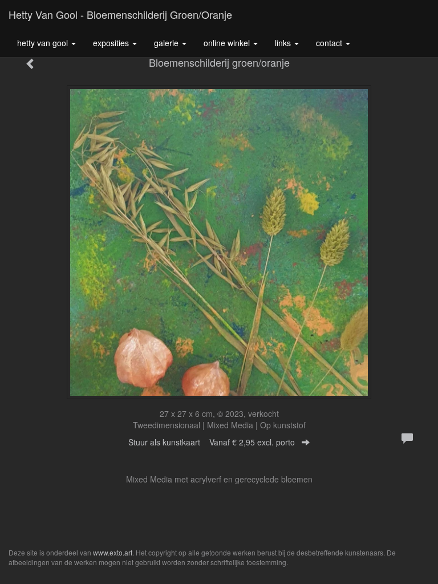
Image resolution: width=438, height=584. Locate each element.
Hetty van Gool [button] (43, 42)
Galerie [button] (167, 42)
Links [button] (284, 42)
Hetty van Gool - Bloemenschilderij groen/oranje (120, 14)
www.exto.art (112, 552)
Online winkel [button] (228, 42)
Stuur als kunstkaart (211, 442)
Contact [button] (330, 42)
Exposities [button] (112, 42)
